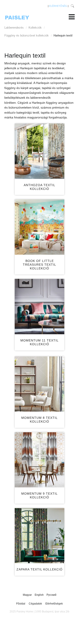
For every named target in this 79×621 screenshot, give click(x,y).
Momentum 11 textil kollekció (39, 342)
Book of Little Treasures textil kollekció (39, 264)
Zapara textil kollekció (39, 569)
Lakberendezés (14, 27)
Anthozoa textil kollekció (39, 187)
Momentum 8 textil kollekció (39, 419)
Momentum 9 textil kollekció (39, 495)
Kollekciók (35, 27)
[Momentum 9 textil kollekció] (39, 460)
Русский (51, 594)
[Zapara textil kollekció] (39, 535)
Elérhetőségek (54, 603)
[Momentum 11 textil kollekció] (39, 306)
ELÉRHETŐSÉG (58, 6)
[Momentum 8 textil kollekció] (39, 384)
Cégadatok (35, 603)
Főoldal (20, 603)
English (39, 594)
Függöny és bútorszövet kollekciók (26, 35)
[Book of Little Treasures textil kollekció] (39, 227)
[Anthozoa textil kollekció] (39, 151)
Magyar (27, 594)
